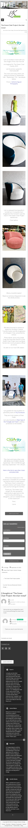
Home (9, 30)
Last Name (6, 546)
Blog (12, 30)
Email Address (7, 530)
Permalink (12, 604)
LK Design (5, 567)
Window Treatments (16, 824)
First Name (6, 538)
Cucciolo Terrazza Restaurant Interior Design (12, 586)
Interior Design (17, 570)
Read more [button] (8, 701)
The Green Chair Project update (11, 578)
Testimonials (16, 825)
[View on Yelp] (7, 669)
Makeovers (5, 572)
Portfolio (8, 824)
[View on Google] (7, 708)
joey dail (12, 600)
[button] (4, 740)
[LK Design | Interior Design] (14, 2)
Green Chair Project (8, 570)
